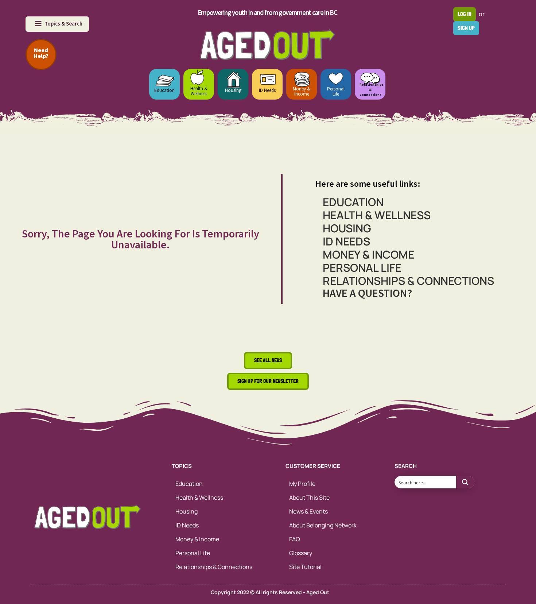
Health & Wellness (198, 91)
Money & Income (301, 91)
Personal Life (336, 91)
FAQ (294, 539)
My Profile (302, 484)
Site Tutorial (305, 567)
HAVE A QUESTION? (367, 293)
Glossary (300, 553)
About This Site (309, 497)
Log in (464, 14)
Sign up (466, 27)
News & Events (308, 511)
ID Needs (267, 90)
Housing (233, 90)
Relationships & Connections (408, 280)
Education (164, 90)
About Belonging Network (323, 525)
